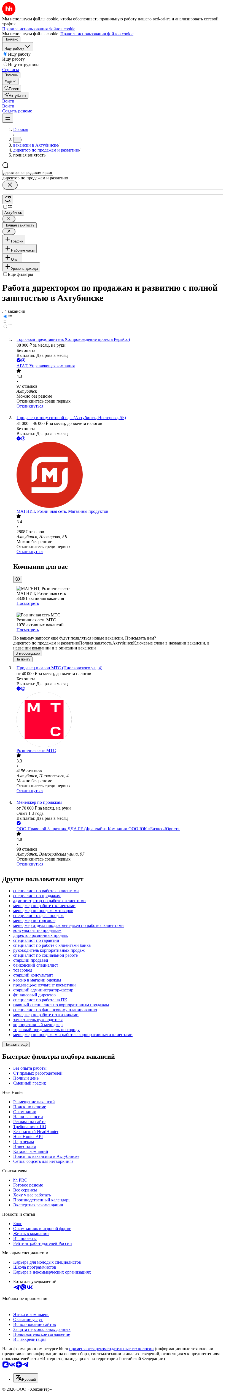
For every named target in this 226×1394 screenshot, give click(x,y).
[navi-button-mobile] (7, 118)
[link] (11, 88)
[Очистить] (10, 185)
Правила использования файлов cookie (96, 33)
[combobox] (27, 173)
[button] (8, 101)
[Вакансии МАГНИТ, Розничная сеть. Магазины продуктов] (118, 475)
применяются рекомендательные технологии (111, 1348)
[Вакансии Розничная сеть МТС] (118, 720)
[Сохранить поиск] (7, 199)
